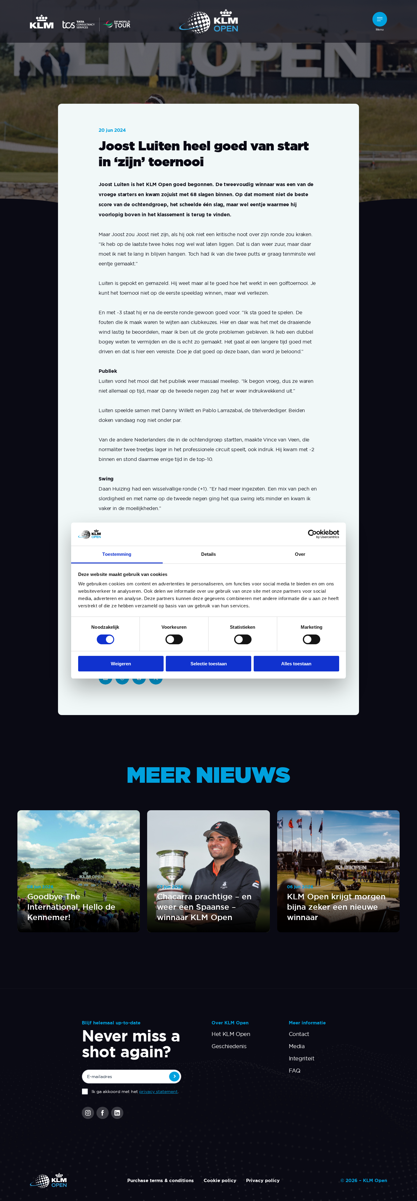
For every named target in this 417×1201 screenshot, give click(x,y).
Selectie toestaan (208, 663)
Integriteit (301, 1058)
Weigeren (121, 663)
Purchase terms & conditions (160, 1181)
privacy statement (158, 1091)
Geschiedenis (229, 1046)
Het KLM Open (231, 1033)
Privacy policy (263, 1181)
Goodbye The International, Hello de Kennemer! (71, 906)
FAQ (294, 1070)
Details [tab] (208, 554)
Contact (299, 1033)
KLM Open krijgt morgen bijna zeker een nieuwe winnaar (336, 906)
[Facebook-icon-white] (102, 1113)
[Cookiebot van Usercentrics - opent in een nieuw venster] (312, 534)
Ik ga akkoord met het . (135, 1091)
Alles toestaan (296, 663)
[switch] (174, 639)
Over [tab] (300, 554)
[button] (379, 19)
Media (297, 1046)
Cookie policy (220, 1181)
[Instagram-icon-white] (88, 1113)
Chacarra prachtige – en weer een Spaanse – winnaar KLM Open (204, 906)
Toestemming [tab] (116, 554)
